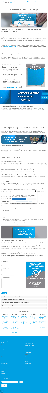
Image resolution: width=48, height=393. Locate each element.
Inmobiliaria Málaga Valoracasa (6, 341)
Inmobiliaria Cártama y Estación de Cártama (42, 323)
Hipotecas (37, 1)
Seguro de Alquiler (24, 322)
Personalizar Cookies (4, 361)
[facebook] (5, 378)
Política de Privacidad (25, 201)
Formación (3, 373)
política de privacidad (15, 290)
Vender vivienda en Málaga (29, 343)
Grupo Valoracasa (24, 3)
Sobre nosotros (3, 351)
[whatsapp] (9, 378)
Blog (33, 3)
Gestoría (33, 326)
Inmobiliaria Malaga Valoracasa (6, 388)
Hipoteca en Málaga (33, 324)
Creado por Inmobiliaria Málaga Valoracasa (7, 389)
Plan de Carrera (3, 375)
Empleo (2, 371)
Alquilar (29, 1)
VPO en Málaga (33, 323)
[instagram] (2, 378)
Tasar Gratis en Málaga (28, 350)
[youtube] (7, 378)
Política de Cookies (19, 201)
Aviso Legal (30, 201)
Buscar (21, 381)
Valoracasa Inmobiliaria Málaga (10, 46)
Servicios (16, 3)
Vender (15, 1)
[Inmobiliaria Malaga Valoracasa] (7, 3)
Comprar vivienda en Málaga (29, 345)
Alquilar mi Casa (24, 316)
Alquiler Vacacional (24, 323)
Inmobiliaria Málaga (42, 316)
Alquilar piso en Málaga (28, 347)
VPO (25, 356)
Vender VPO (5, 328)
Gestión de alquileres (28, 363)
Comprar (22, 1)
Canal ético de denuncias (5, 354)
